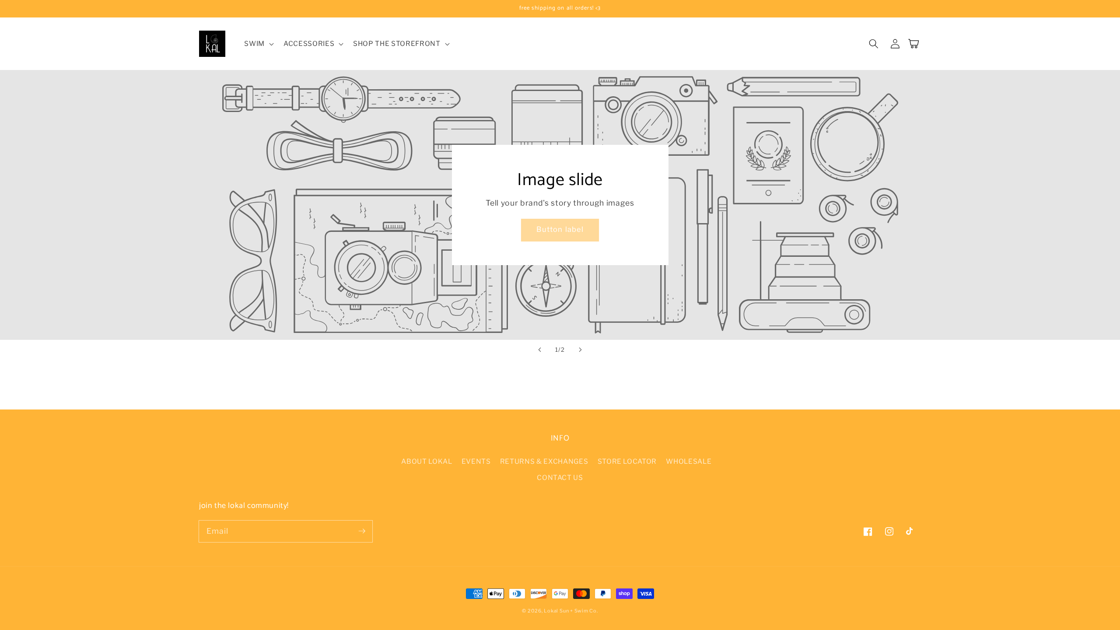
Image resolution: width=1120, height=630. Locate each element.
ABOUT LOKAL (426, 461)
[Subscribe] (361, 531)
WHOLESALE (688, 461)
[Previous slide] (540, 349)
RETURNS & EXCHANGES (544, 461)
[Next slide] (580, 349)
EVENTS (476, 461)
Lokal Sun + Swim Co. (571, 611)
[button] (258, 44)
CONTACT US (560, 477)
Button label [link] (560, 229)
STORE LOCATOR (627, 461)
